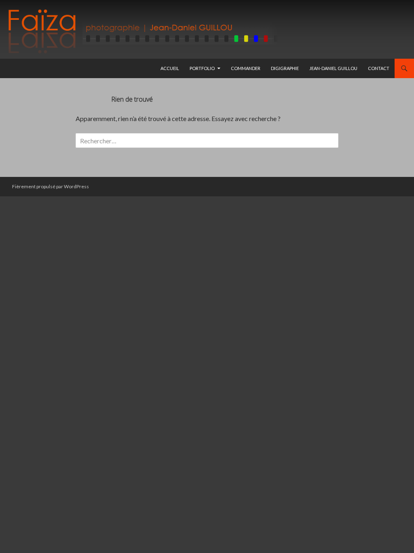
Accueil (170, 68)
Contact (378, 68)
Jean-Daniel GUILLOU (333, 68)
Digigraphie (285, 68)
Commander (245, 68)
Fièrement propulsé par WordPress (50, 186)
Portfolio (202, 68)
